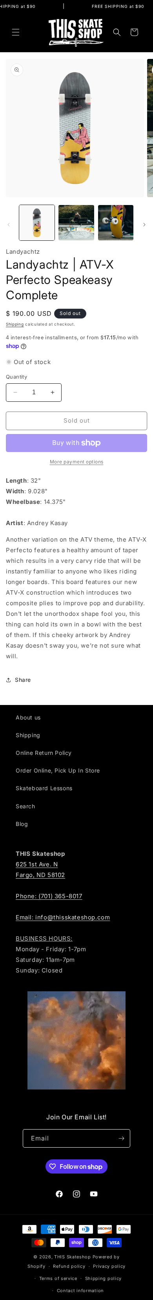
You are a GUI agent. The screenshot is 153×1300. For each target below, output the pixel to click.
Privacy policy (109, 1266)
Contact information (80, 1290)
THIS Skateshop (72, 1257)
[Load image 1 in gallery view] (37, 222)
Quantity (16, 377)
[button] (15, 32)
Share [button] (23, 679)
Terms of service (58, 1278)
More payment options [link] (77, 462)
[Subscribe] (121, 1138)
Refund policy (69, 1266)
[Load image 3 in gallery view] (115, 222)
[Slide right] (144, 224)
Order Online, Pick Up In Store (58, 770)
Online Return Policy (44, 752)
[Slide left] (8, 224)
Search (25, 806)
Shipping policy (103, 1278)
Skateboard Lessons (44, 788)
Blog (22, 823)
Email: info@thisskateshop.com (63, 917)
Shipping (15, 324)
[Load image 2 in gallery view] (76, 222)
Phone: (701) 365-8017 (49, 896)
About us (28, 717)
